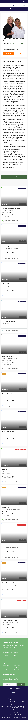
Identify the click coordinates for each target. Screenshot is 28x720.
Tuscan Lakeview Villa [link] (7, 394)
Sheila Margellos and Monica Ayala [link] (11, 220)
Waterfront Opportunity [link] (8, 356)
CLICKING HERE (12, 647)
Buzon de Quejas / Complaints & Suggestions (14, 701)
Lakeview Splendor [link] (7, 283)
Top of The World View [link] (8, 431)
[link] (14, 196)
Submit (21, 684)
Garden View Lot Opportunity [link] (9, 321)
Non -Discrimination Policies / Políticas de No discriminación (14, 711)
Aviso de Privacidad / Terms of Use (14, 699)
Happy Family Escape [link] (7, 246)
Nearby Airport (6, 669)
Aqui (12, 645)
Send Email (8, 53)
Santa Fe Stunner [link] (6, 545)
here (7, 650)
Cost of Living (17, 665)
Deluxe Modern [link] (6, 507)
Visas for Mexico (18, 669)
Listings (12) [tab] (14, 176)
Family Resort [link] (5, 469)
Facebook (11, 688)
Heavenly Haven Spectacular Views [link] (11, 208)
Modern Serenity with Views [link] (9, 582)
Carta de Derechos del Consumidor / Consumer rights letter (14, 706)
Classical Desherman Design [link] (9, 620)
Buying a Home (6, 665)
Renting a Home (6, 667)
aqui (17, 652)
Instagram (18, 688)
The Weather (17, 667)
